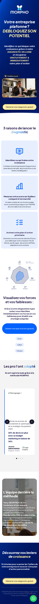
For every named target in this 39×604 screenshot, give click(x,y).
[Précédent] (7, 421)
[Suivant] (31, 421)
